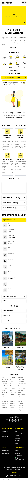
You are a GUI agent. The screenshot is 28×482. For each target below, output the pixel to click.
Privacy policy (6, 453)
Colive (3, 439)
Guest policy (5, 450)
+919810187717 (22, 457)
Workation (5, 436)
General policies (8, 311)
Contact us (17, 453)
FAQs (4, 301)
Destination (5, 431)
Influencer (17, 438)
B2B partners (18, 455)
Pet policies (6, 316)
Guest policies (7, 321)
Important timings (9, 220)
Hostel (3, 434)
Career (16, 431)
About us (17, 450)
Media (16, 443)
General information (9, 296)
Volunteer (17, 440)
